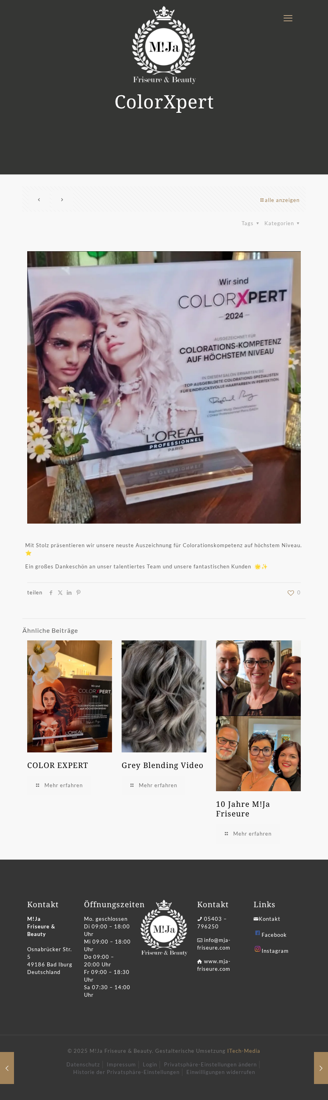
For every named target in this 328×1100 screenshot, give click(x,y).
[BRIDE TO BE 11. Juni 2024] (321, 1068)
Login (150, 1064)
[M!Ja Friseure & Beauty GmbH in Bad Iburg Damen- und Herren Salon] (164, 45)
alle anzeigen (282, 200)
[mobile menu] (288, 18)
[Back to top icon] (289, 1083)
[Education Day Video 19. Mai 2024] (7, 1068)
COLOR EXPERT (57, 765)
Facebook (274, 935)
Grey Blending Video (163, 765)
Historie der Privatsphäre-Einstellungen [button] (126, 1072)
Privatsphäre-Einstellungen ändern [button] (210, 1064)
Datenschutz (83, 1064)
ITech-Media (243, 1051)
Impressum (121, 1064)
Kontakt (269, 919)
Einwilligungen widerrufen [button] (220, 1072)
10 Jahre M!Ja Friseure (243, 809)
